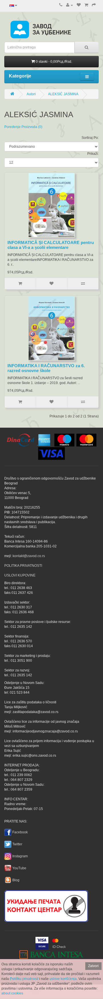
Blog (15, 880)
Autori (31, 94)
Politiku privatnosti (24, 979)
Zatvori (93, 966)
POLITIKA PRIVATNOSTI (23, 566)
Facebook (20, 832)
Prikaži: (93, 154)
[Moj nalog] (69, 5)
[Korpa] (86, 5)
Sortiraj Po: (90, 138)
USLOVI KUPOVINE (19, 575)
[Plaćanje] (94, 5)
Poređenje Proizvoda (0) (23, 127)
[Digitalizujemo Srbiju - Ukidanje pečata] (46, 905)
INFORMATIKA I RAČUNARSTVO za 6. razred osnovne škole (46, 368)
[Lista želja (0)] (79, 5)
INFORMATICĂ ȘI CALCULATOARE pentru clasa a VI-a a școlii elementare (50, 245)
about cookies (12, 993)
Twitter (17, 844)
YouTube (19, 868)
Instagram (20, 856)
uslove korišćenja (63, 979)
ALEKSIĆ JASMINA (63, 94)
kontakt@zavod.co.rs (29, 556)
